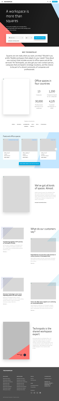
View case (32, 263)
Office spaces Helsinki (7, 380)
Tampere (26, 126)
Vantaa (32, 126)
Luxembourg (26, 124)
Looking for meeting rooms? (13, 40)
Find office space (39, 37)
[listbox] (30, 149)
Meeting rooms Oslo (20, 383)
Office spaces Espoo (6, 378)
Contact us (55, 1)
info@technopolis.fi (47, 378)
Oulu (37, 124)
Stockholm (43, 124)
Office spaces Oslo (6, 383)
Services (32, 378)
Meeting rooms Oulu (20, 384)
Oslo (33, 124)
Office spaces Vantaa (6, 389)
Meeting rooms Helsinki (21, 380)
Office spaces (5, 376)
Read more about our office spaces (29, 163)
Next (56, 149)
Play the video (56, 44)
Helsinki (19, 124)
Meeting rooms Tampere (21, 388)
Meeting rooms (19, 376)
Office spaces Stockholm (7, 386)
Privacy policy (33, 387)
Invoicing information (34, 385)
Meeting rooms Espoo (21, 378)
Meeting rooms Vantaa (21, 389)
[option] (12, 149)
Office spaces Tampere (7, 388)
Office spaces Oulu (6, 384)
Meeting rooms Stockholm (21, 386)
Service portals (33, 380)
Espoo (13, 124)
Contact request (48, 383)
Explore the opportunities (40, 202)
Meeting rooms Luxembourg (22, 381)
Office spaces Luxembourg (7, 381)
